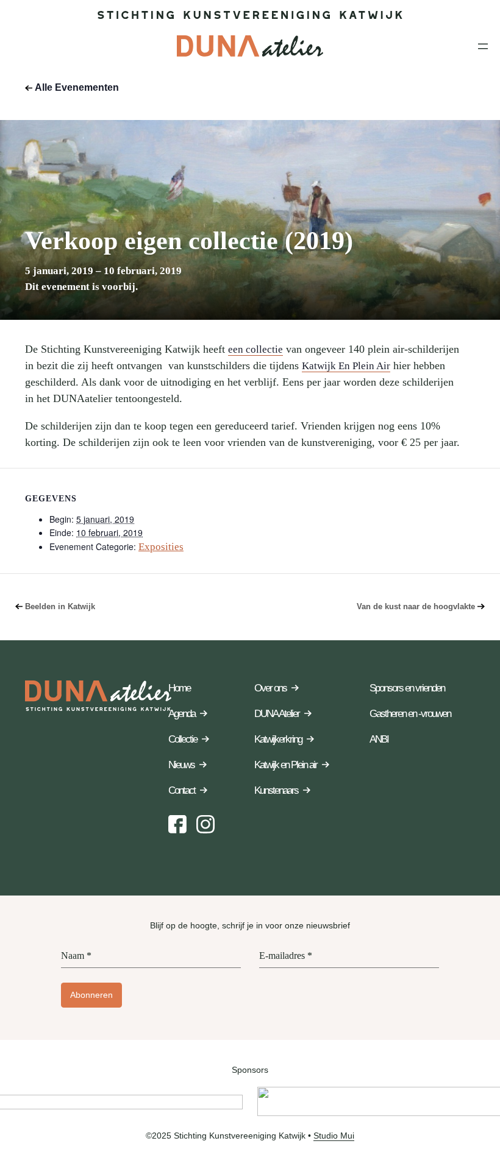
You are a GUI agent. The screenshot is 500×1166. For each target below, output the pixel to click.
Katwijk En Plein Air (346, 366)
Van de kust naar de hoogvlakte (416, 606)
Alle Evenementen (77, 87)
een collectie (255, 349)
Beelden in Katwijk (60, 606)
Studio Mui (333, 1135)
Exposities (161, 547)
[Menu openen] (483, 46)
